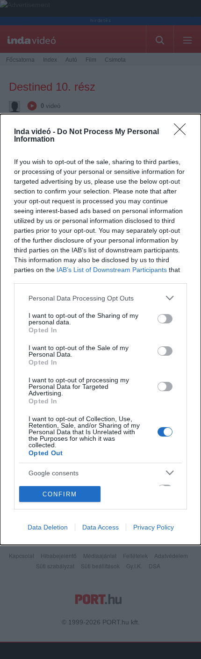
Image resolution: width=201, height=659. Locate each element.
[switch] (165, 318)
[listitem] (100, 298)
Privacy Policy (153, 527)
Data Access (100, 527)
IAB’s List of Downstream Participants (112, 269)
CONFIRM (60, 494)
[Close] (183, 132)
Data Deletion (48, 527)
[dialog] (100, 329)
